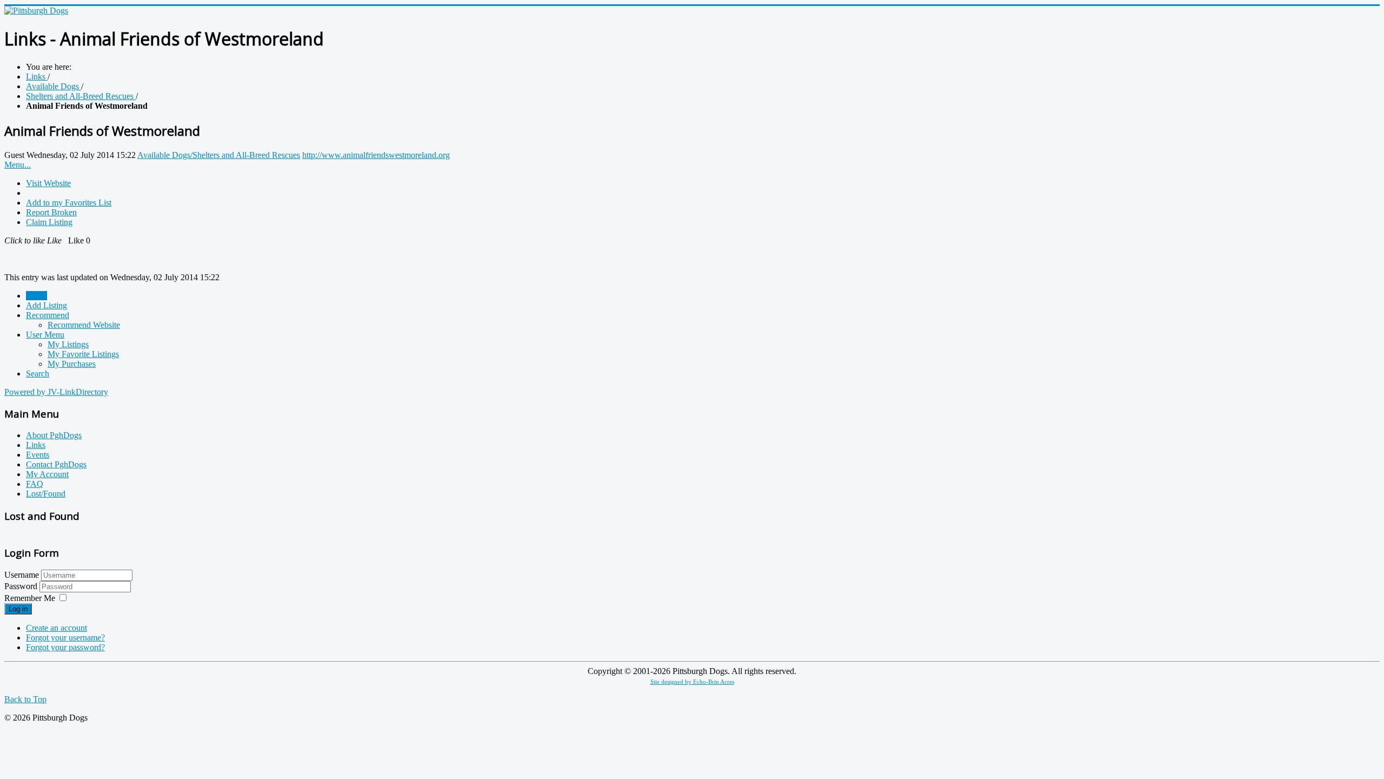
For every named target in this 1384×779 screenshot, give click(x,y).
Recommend (47, 315)
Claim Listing (49, 222)
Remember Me (29, 598)
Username (21, 574)
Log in (18, 609)
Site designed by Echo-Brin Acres (692, 682)
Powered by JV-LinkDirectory (56, 392)
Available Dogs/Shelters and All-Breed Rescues (218, 155)
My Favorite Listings (83, 354)
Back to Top (25, 699)
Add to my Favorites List (68, 202)
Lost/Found (45, 493)
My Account (47, 474)
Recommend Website (84, 324)
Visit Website (48, 183)
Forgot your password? (65, 647)
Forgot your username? (65, 637)
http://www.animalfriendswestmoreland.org (376, 155)
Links (35, 445)
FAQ (34, 483)
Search (37, 373)
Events (37, 454)
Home (36, 295)
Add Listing (46, 305)
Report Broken (51, 212)
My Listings (68, 344)
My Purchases (72, 363)
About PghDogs (54, 435)
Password (21, 586)
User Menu (45, 334)
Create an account (56, 627)
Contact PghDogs (56, 464)
